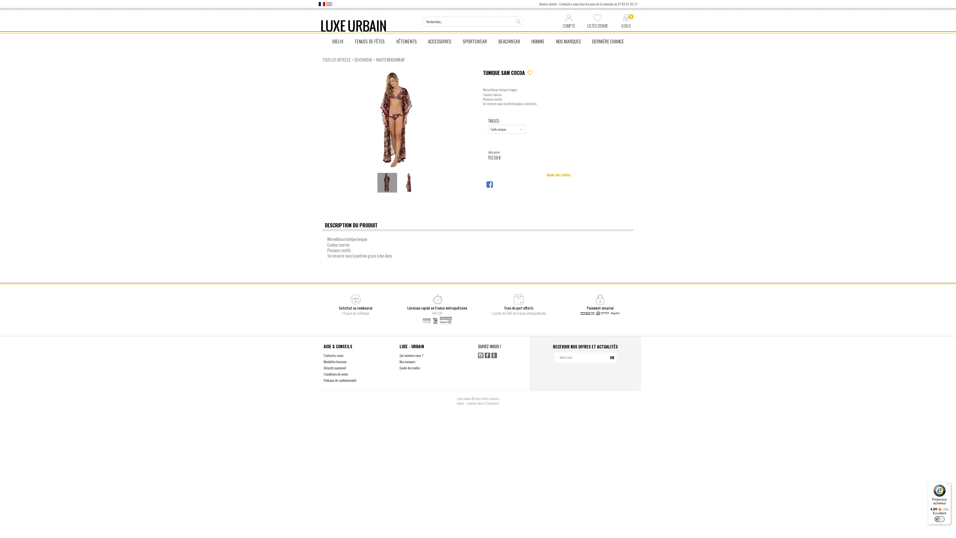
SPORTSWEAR (475, 41)
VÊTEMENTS (406, 41)
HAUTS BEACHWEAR (390, 60)
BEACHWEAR (509, 41)
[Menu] (948, 485)
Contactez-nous (333, 355)
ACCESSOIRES (439, 41)
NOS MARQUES (568, 41)
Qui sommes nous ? (411, 355)
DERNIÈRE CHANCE (608, 41)
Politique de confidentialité (340, 380)
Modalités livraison (335, 361)
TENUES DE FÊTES (370, 41)
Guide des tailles (558, 174)
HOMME (537, 41)
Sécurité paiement (335, 367)
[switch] (940, 519)
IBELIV (337, 41)
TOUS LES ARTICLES (336, 60)
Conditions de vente (336, 374)
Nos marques (407, 361)
